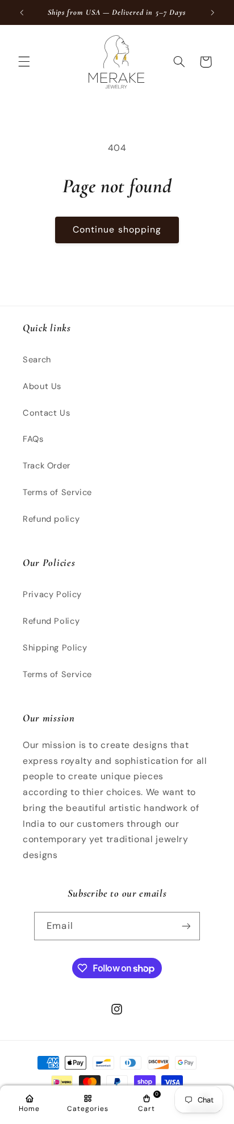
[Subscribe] (186, 926)
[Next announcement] (212, 12)
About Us (42, 386)
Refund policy (51, 519)
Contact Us (46, 413)
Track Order (46, 465)
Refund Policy (51, 621)
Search (37, 359)
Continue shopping (117, 229)
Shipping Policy (55, 647)
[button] (24, 62)
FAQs (33, 439)
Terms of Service (57, 492)
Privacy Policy (52, 594)
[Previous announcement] (21, 12)
